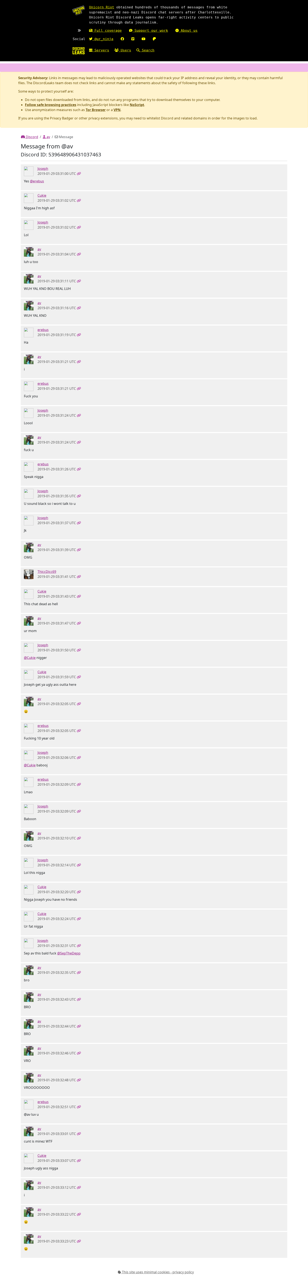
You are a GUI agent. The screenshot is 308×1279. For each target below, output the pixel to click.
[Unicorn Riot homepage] (78, 10)
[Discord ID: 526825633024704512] (29, 574)
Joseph (43, 168)
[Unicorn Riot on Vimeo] (132, 39)
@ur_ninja (102, 39)
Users (125, 50)
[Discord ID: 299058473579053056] (29, 171)
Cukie (42, 195)
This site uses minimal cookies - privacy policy (157, 1272)
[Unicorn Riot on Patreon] (154, 39)
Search (147, 50)
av (48, 137)
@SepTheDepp (68, 953)
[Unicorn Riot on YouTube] (143, 39)
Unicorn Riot (101, 7)
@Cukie (30, 657)
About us (188, 31)
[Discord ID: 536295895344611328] (29, 198)
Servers (100, 50)
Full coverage (107, 31)
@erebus (37, 181)
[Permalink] (79, 173)
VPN (117, 109)
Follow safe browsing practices (50, 104)
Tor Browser (96, 109)
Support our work (150, 31)
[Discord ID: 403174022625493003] (29, 332)
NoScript (137, 104)
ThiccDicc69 (47, 571)
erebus (43, 329)
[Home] (78, 51)
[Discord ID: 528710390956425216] (29, 251)
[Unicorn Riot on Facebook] (122, 39)
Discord (31, 137)
